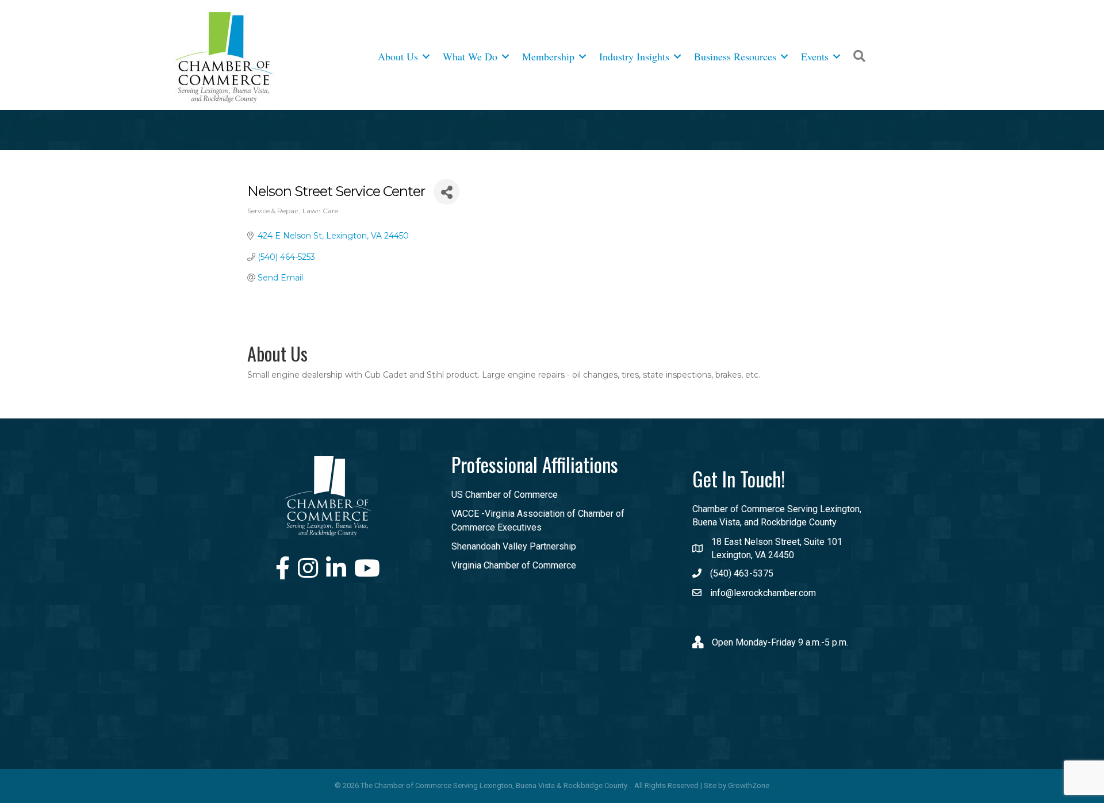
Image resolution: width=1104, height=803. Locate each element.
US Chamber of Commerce (504, 494)
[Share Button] (446, 192)
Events (815, 56)
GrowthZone (748, 785)
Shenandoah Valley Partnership (513, 546)
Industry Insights (634, 56)
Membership (548, 56)
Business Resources (735, 56)
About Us (398, 56)
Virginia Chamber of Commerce (513, 565)
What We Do (470, 56)
